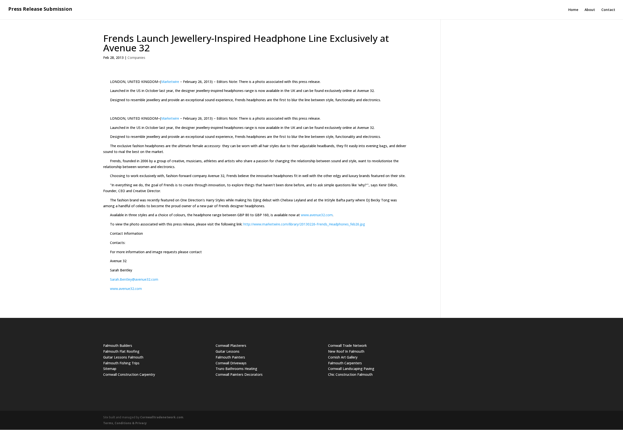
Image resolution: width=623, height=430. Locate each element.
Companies (136, 57)
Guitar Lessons (227, 351)
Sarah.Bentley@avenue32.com (134, 279)
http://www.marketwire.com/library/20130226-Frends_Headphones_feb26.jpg (304, 224)
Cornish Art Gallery (342, 357)
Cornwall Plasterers (231, 345)
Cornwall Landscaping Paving (351, 368)
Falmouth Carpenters (345, 363)
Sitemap (109, 368)
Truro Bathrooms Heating (236, 368)
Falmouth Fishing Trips (121, 363)
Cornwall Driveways (231, 363)
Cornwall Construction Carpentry (129, 374)
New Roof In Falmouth (346, 351)
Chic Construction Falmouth (350, 374)
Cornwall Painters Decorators (239, 374)
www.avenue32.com (317, 215)
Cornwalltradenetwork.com (161, 417)
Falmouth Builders (117, 345)
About (590, 10)
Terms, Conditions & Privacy (125, 423)
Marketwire (170, 81)
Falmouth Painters (230, 357)
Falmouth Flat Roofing (121, 351)
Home (573, 10)
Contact (608, 10)
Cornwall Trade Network (347, 345)
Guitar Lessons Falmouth (123, 357)
